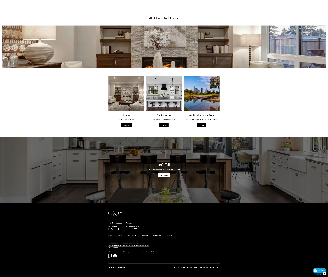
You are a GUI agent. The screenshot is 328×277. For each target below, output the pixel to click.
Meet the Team (157, 235)
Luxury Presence (122, 267)
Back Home (126, 125)
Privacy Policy (215, 267)
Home (110, 235)
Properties (119, 235)
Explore (201, 125)
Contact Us (169, 235)
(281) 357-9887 (112, 226)
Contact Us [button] (164, 175)
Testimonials (144, 235)
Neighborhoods (132, 235)
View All (163, 125)
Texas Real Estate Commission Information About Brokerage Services (128, 245)
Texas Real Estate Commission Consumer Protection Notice (126, 243)
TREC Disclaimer (113, 247)
